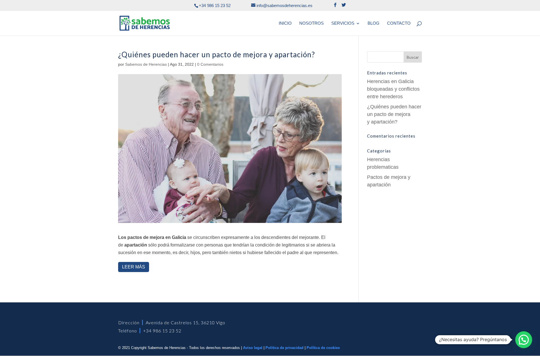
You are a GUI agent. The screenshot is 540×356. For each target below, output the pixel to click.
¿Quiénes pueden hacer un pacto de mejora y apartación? (394, 114)
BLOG (373, 23)
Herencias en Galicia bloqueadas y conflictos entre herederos (393, 89)
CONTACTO (399, 23)
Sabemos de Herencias (146, 64)
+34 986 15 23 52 (162, 330)
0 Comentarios (210, 64)
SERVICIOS (342, 23)
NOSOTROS (311, 23)
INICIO (285, 23)
